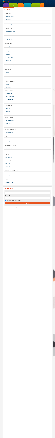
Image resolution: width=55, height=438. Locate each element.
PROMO (21, 5)
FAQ (42, 5)
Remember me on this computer (14, 200)
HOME (6, 5)
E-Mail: (6, 191)
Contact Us (35, 5)
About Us (27, 5)
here (20, 207)
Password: (7, 195)
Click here (17, 208)
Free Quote (13, 5)
